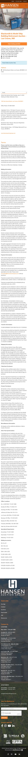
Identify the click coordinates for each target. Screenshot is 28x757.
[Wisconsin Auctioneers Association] (22, 736)
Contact (25, 1)
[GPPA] (17, 741)
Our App (3, 604)
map (2, 71)
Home (13, 1)
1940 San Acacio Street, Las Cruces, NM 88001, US (14, 70)
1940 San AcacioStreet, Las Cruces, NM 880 (11, 101)
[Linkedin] (13, 726)
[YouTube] (9, 726)
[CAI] (8, 741)
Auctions (3, 609)
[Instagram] (5, 726)
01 (22, 101)
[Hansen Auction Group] (9, 5)
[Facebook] (2, 726)
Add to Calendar (6, 58)
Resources (4, 618)
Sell (2, 615)
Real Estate (4, 612)
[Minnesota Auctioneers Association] (14, 736)
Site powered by (9, 750)
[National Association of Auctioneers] (5, 736)
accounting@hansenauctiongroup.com (10, 273)
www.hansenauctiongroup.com (8, 133)
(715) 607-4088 (19, 1)
